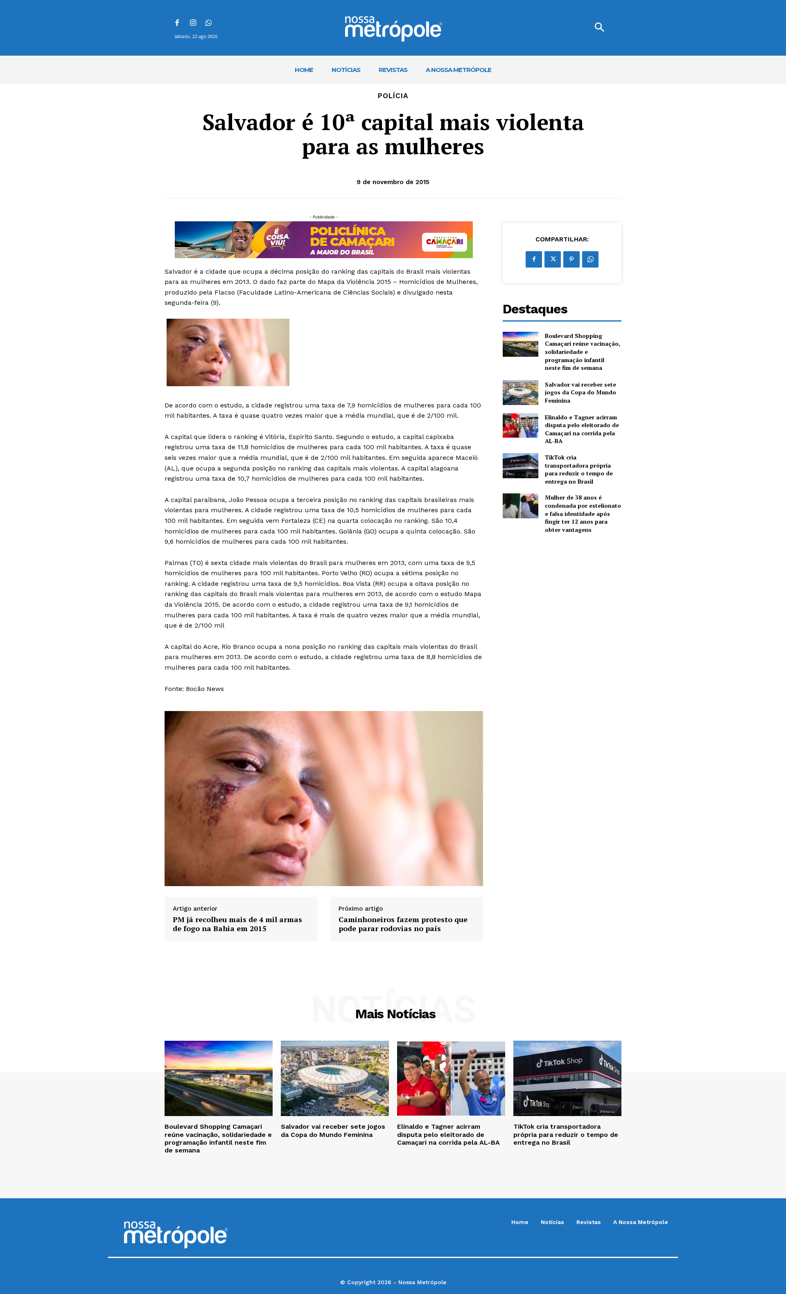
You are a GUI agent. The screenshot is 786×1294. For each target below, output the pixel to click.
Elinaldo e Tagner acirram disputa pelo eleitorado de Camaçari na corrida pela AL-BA (582, 429)
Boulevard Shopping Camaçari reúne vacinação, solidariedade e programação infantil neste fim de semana (582, 351)
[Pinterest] (571, 259)
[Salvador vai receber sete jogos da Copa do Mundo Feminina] (520, 392)
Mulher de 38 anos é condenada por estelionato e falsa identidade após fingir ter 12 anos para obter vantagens (583, 513)
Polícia (393, 95)
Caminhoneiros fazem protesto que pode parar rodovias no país (403, 924)
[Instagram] (193, 23)
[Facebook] (177, 23)
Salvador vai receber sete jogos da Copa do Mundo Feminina (580, 392)
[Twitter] (552, 259)
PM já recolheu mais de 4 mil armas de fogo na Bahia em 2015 (237, 924)
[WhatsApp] (209, 23)
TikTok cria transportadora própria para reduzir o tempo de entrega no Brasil (579, 469)
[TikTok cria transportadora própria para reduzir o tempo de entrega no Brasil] (520, 465)
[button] (599, 28)
